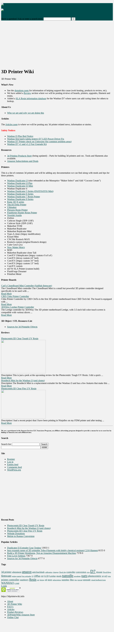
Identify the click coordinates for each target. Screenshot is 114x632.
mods (58, 576)
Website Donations (16, 533)
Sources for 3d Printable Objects (22, 326)
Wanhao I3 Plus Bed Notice (20, 136)
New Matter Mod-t (16, 247)
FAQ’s (10, 606)
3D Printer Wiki (14, 604)
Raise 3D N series (15, 202)
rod (38, 580)
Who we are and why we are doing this (25, 113)
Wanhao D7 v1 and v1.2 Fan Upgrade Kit (27, 144)
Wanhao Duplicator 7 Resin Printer (23, 196)
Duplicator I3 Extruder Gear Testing (24, 548)
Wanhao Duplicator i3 (17, 180)
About (10, 601)
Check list (62, 572)
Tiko (72, 580)
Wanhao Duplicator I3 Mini (20, 186)
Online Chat (13, 617)
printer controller (10, 579)
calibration (48, 572)
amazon (27, 572)
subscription (57, 580)
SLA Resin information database (31, 98)
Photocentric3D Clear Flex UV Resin (18, 388)
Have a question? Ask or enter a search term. (22, 19)
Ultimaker (11, 207)
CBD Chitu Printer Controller (15, 296)
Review (27, 93)
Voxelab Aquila (14, 215)
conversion (81, 572)
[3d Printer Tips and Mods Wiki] (34, 8)
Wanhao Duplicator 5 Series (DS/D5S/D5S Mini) (30, 191)
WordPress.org (14, 470)
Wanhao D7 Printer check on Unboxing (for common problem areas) (39, 141)
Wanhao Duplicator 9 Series (20, 199)
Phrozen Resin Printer (17, 210)
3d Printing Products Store (19, 156)
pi (103, 576)
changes (55, 572)
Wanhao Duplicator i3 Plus (19, 183)
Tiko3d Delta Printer (16, 204)
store (50, 580)
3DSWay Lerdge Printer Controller (17, 307)
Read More (6, 293)
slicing (42, 580)
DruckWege (107, 572)
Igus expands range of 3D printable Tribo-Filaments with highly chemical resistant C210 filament (52, 550)
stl (46, 580)
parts (84, 576)
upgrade (87, 580)
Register (11, 459)
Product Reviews (15, 612)
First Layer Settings (16, 556)
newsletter (77, 576)
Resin (32, 579)
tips (76, 580)
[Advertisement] (57, 45)
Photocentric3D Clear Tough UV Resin (19, 338)
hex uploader (26, 576)
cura (88, 572)
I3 (32, 576)
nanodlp (67, 576)
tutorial (79, 580)
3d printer (6, 572)
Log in (10, 462)
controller (70, 572)
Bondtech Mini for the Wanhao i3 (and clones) (23, 380)
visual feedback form (98, 580)
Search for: (6, 444)
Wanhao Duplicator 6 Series (20, 194)
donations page (22, 90)
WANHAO (7, 583)
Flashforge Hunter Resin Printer (22, 212)
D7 (93, 571)
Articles (10, 609)
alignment (16, 572)
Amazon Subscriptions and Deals (22, 161)
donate (99, 572)
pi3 (105, 576)
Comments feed (14, 467)
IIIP (42, 576)
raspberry (24, 580)
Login (4, 586)
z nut (17, 583)
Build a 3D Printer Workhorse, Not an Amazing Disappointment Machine (41, 553)
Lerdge (52, 576)
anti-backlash (38, 572)
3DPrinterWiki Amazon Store (21, 614)
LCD (46, 576)
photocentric (94, 576)
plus (109, 576)
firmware (6, 575)
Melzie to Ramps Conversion (20, 536)
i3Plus (37, 576)
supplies (65, 580)
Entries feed (12, 464)
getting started (17, 576)
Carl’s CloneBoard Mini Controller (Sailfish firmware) (26, 285)
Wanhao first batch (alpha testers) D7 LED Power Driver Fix (35, 139)
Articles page (11, 124)
